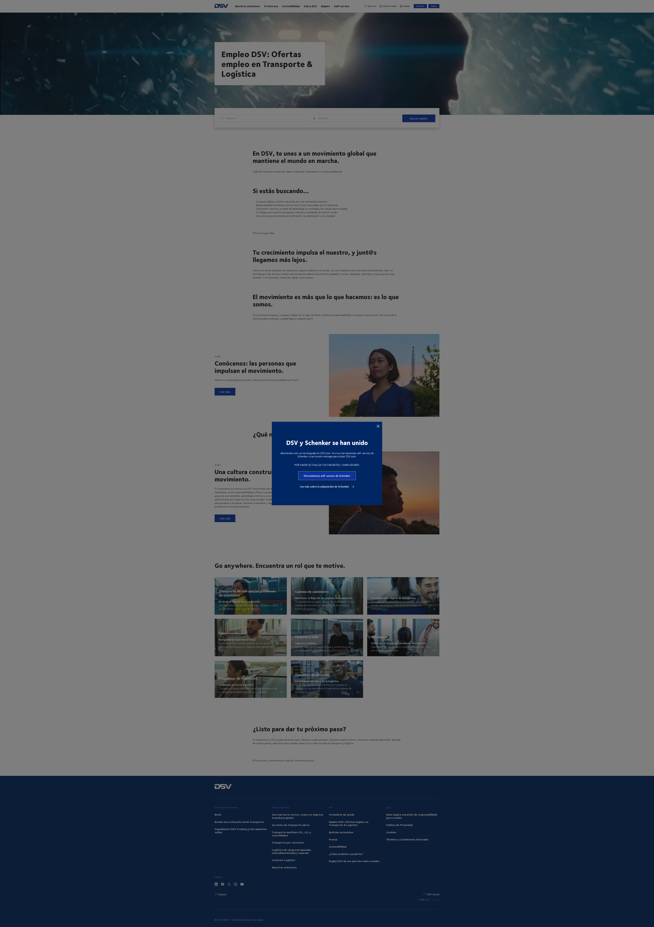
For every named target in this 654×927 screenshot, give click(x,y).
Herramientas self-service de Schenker (327, 476)
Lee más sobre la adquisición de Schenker (325, 486)
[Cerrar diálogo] (378, 426)
